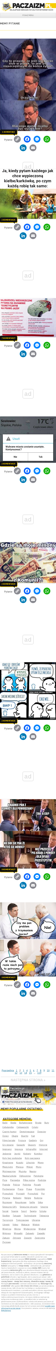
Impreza (19, 1149)
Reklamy (17, 1198)
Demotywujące (27, 1131)
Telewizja (44, 1215)
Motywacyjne (9, 1171)
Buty (46, 1122)
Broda (38, 1122)
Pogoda (6, 1184)
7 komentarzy (8, 338)
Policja (16, 1184)
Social (5, 1211)
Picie (4, 1180)
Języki (17, 1153)
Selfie (32, 1202)
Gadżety (33, 1140)
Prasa (29, 1189)
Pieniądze (15, 1180)
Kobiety (27, 1153)
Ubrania (36, 1220)
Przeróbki (40, 1189)
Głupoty (32, 1145)
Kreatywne (7, 1162)
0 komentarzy (8, 869)
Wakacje (25, 1224)
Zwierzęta (40, 1238)
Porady (37, 1184)
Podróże (42, 1180)
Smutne (44, 1207)
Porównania (8, 1189)
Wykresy (6, 1233)
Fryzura (22, 1140)
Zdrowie (17, 1238)
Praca (20, 1189)
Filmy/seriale (8, 1140)
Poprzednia (8, 1070)
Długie (15, 1136)
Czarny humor (9, 1131)
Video (15, 1224)
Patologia (38, 1176)
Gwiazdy (21, 1145)
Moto (38, 1167)
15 (30, 1073)
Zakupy (6, 1238)
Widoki (36, 1224)
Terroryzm (7, 1220)
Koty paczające (32, 1158)
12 (16, 1073)
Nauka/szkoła (9, 1176)
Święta (33, 1211)
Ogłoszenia (25, 1176)
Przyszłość (33, 1193)
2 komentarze (8, 220)
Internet (43, 1149)
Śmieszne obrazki (28, 1207)
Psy (43, 1193)
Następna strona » (28, 1080)
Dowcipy (41, 1131)
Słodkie (6, 1215)
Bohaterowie (25, 1122)
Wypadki (18, 1233)
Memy (41, 1162)
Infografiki (31, 1149)
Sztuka (42, 1211)
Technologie (30, 1215)
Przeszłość (7, 1193)
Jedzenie (6, 1153)
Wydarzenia (30, 1229)
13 (21, 1073)
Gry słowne (8, 1145)
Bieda (13, 1122)
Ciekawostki (23, 1127)
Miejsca (19, 1167)
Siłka (40, 1202)
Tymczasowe (22, 1220)
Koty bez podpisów (12, 1158)
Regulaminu (6, 1310)
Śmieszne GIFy (9, 1207)
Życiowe (6, 1242)
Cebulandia (8, 1127)
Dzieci (5, 1136)
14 (25, 1073)
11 (53, 1070)
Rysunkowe (20, 1202)
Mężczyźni (7, 1167)
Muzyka (22, 1171)
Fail (33, 1136)
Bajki (4, 1122)
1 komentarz (8, 132)
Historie (43, 1145)
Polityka (27, 1184)
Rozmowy (7, 1202)
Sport (24, 1211)
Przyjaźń (20, 1193)
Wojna (17, 1229)
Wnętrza (6, 1229)
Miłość (29, 1167)
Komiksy (38, 1153)
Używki (6, 1224)
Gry (41, 1140)
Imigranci (7, 1149)
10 (48, 1070)
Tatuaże (17, 1215)
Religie (27, 1198)
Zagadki (41, 1233)
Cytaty (35, 1127)
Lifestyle (30, 1162)
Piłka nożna (29, 1180)
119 (39, 1073)
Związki (28, 1238)
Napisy (32, 1171)
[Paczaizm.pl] (28, 6)
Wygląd (42, 1229)
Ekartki (24, 1136)
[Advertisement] (28, 1038)
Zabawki (30, 1233)
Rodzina (38, 1198)
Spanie (14, 1211)
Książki (19, 1162)
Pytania (6, 1198)
